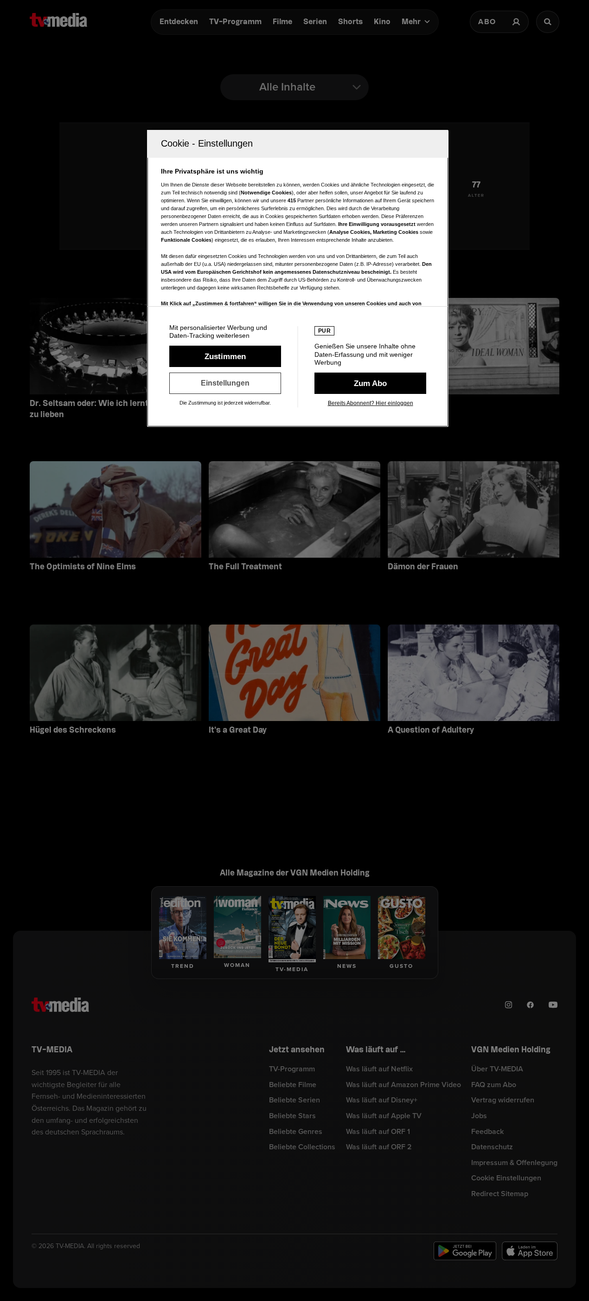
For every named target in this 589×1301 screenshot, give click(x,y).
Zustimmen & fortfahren (225, 356)
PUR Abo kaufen (370, 383)
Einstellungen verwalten (225, 383)
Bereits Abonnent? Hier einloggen (370, 403)
